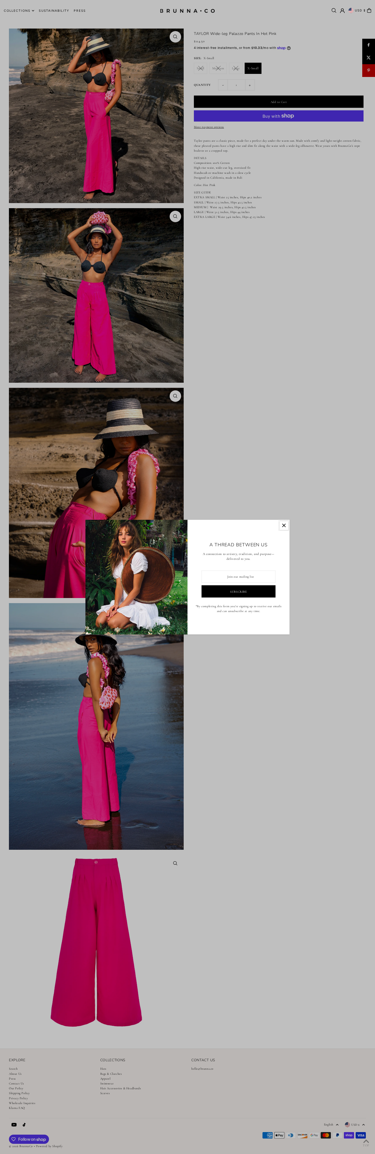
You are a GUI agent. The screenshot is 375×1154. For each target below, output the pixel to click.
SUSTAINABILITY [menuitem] (54, 10)
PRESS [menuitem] (80, 10)
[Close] (283, 525)
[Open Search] (334, 10)
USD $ (360, 10)
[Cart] (369, 10)
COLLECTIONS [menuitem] (17, 10)
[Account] (342, 10)
